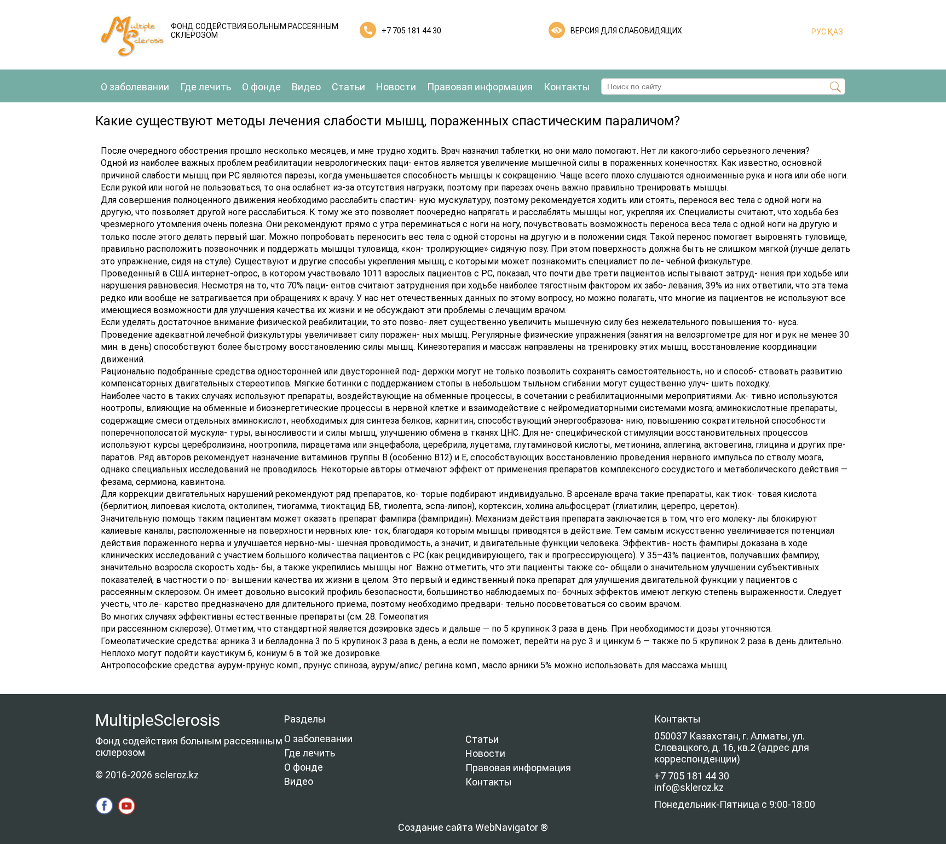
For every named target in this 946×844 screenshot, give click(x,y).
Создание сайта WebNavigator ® (473, 827)
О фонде (261, 87)
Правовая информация (480, 87)
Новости (396, 87)
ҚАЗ (834, 31)
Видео (306, 87)
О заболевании (135, 87)
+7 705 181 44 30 (411, 30)
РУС (818, 31)
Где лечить (205, 87)
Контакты (567, 87)
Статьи (348, 87)
